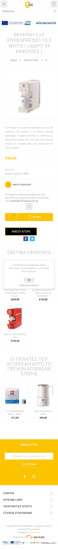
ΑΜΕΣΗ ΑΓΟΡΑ (21, 231)
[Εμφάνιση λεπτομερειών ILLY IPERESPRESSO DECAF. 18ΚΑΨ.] (15, 395)
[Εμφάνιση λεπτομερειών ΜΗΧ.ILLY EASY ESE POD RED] (15, 318)
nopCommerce (34, 532)
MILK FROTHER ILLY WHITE (43, 412)
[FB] (24, 476)
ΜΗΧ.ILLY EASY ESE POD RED (15, 336)
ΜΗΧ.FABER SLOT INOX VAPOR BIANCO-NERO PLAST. (15, 293)
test (29, 451)
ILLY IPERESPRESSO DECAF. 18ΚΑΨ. (15, 412)
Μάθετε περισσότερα (29, 285)
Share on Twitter (32, 238)
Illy (13, 169)
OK (29, 280)
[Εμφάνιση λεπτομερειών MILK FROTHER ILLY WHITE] (43, 395)
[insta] (33, 476)
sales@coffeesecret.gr (24, 200)
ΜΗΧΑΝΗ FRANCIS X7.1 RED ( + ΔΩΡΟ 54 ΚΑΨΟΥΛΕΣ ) (43, 293)
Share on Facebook (25, 238)
